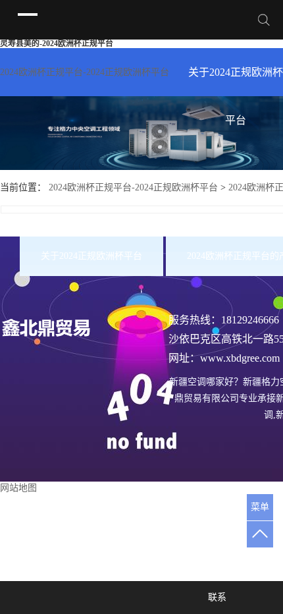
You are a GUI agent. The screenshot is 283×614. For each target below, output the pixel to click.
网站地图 (18, 488)
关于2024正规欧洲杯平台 (235, 81)
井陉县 (202, 516)
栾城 (176, 516)
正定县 (232, 516)
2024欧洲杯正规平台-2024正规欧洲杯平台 (84, 72)
